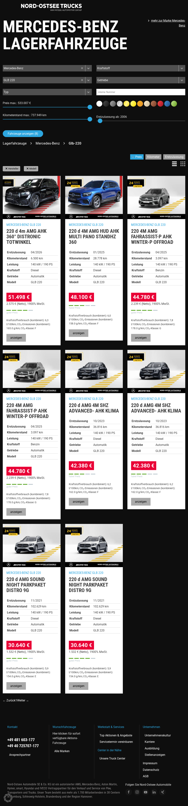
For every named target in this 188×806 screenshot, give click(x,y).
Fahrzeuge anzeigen (23, 133)
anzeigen (16, 337)
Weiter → (23, 700)
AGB (146, 776)
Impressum (150, 763)
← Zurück (9, 700)
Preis (138, 157)
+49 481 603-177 (21, 739)
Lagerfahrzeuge (15, 143)
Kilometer (153, 157)
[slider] (90, 107)
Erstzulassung (174, 157)
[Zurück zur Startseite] (51, 7)
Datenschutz (151, 770)
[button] (88, 68)
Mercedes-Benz (48, 143)
